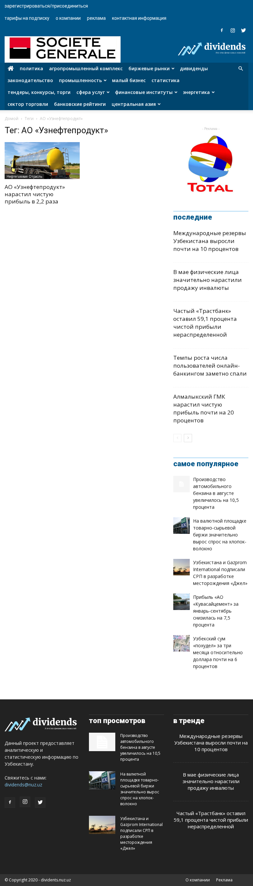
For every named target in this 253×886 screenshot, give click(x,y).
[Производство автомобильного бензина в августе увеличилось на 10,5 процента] (181, 484)
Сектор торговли (28, 104)
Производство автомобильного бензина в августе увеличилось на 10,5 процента (216, 493)
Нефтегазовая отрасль (24, 176)
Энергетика (196, 92)
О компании (68, 18)
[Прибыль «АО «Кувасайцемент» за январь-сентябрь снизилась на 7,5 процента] (181, 602)
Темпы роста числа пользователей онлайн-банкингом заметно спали (210, 365)
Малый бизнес (129, 80)
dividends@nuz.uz (23, 784)
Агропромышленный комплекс (86, 68)
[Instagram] (233, 30)
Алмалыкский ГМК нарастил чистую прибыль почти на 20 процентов (203, 408)
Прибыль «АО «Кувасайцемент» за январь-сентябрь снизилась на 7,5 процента (216, 611)
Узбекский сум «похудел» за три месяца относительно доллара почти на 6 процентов (218, 652)
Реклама (96, 18)
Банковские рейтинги (80, 104)
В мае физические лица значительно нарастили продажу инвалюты (207, 279)
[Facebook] (222, 30)
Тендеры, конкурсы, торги (39, 92)
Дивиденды (194, 68)
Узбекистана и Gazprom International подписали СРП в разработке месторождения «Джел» (141, 833)
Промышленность (80, 80)
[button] (240, 69)
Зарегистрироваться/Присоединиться (46, 6)
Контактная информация (139, 18)
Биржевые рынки (149, 68)
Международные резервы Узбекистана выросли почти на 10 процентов (209, 241)
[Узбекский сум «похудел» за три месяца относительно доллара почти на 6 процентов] (181, 643)
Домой (11, 118)
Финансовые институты (144, 92)
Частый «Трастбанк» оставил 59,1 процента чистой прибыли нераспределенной (205, 322)
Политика (31, 68)
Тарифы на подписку (27, 18)
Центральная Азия (134, 104)
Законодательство (30, 80)
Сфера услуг (90, 92)
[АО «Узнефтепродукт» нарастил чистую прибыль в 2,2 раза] (42, 160)
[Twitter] (243, 30)
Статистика (166, 80)
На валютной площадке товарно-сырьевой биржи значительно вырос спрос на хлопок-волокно (219, 535)
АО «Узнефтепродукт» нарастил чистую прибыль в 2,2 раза (35, 194)
